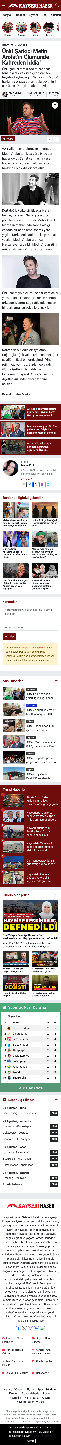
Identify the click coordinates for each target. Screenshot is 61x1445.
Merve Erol (27, 465)
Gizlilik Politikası (42, 1435)
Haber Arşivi (42, 1372)
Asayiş (6, 15)
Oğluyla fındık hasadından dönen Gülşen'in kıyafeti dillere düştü (15, 553)
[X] (24, 1328)
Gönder (9, 636)
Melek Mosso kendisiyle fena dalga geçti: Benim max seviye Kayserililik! (15, 523)
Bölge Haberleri (31, 1393)
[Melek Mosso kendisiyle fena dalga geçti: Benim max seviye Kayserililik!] (16, 510)
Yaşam (45, 1397)
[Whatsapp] (42, 1328)
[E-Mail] (24, 484)
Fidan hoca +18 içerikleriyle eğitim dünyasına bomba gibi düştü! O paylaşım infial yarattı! (40, 728)
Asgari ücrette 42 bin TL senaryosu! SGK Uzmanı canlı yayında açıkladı (41, 712)
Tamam (30, 1441)
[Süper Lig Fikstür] (56, 1099)
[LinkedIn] (36, 1328)
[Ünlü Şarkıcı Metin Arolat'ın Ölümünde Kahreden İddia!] (30, 117)
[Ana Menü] (3, 5)
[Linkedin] (48, 484)
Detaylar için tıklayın (30, 1087)
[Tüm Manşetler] (56, 895)
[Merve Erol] (10, 468)
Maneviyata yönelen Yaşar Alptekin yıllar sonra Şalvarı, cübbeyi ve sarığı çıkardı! (45, 553)
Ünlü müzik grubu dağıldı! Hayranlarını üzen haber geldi (45, 523)
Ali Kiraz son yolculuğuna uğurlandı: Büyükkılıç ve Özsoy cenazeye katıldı (40, 696)
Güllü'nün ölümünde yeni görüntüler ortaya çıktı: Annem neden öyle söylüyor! (15, 584)
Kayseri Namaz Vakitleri (12, 1351)
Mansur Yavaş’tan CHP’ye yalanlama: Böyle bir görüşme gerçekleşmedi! (41, 744)
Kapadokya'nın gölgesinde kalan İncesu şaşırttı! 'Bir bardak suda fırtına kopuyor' (41, 760)
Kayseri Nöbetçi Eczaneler (13, 1340)
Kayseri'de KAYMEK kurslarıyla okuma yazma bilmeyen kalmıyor (40, 776)
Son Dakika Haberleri (17, 1372)
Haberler (8, 45)
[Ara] (57, 5)
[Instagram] (42, 484)
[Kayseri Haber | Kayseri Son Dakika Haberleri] (30, 5)
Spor (44, 15)
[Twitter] (36, 484)
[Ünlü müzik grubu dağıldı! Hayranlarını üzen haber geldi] (45, 510)
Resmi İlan (16, 1397)
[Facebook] (30, 484)
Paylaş (10, 138)
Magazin (23, 45)
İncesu (30, 753)
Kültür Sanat (32, 1397)
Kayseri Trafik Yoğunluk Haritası (41, 1351)
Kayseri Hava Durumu (41, 1340)
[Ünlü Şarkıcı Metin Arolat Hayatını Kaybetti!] (30, 189)
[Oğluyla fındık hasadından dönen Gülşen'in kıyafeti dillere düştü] (16, 539)
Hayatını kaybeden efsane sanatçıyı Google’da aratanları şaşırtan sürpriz (42, 584)
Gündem (19, 15)
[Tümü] (56, 680)
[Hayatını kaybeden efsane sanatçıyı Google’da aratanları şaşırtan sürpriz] (45, 570)
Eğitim (30, 721)
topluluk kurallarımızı (34, 647)
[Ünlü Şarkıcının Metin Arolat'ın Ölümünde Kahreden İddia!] (30, 328)
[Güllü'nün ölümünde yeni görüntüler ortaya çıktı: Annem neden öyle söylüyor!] (16, 570)
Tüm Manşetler (44, 1361)
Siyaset (33, 15)
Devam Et (25, 479)
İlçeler (47, 1393)
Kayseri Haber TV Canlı (31, 1401)
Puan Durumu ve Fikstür (13, 1363)
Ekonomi (31, 705)
